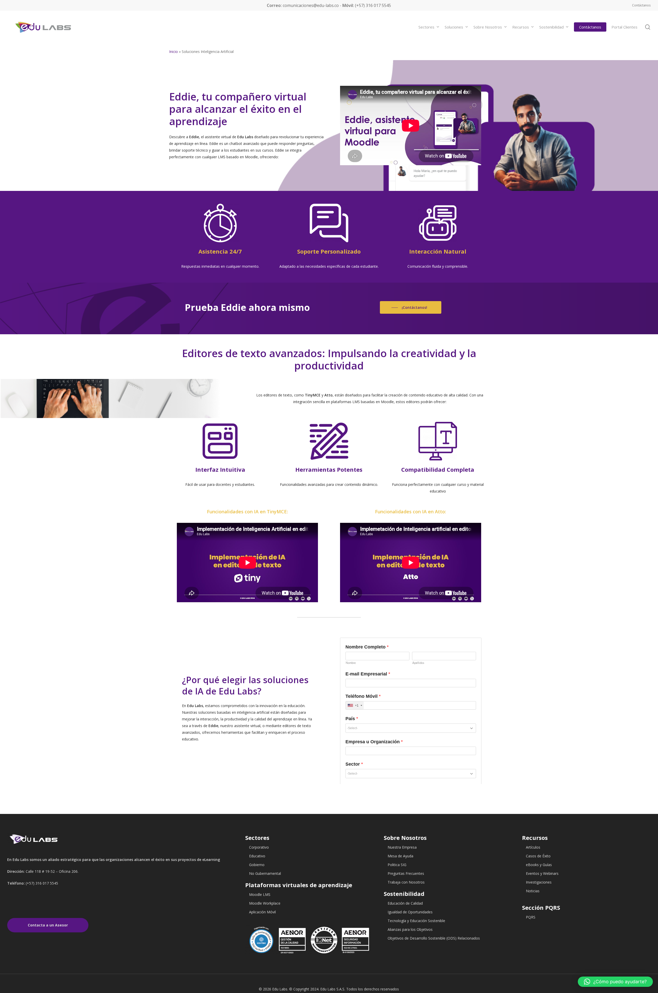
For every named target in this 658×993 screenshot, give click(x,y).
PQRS (530, 917)
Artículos (533, 847)
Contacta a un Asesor (48, 925)
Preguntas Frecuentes (406, 873)
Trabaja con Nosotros (406, 882)
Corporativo (259, 847)
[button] (615, 982)
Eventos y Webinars (542, 873)
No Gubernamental (265, 873)
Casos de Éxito (538, 855)
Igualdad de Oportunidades (410, 912)
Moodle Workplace (264, 903)
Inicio (173, 51)
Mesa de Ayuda (400, 855)
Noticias (533, 890)
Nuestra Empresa (402, 847)
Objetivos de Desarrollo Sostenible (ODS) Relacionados (434, 938)
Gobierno (256, 864)
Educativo (257, 855)
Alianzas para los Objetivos (410, 929)
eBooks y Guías (539, 864)
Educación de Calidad (405, 903)
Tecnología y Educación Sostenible (416, 920)
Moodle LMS (259, 894)
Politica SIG (397, 864)
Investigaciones (539, 882)
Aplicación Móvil (262, 912)
